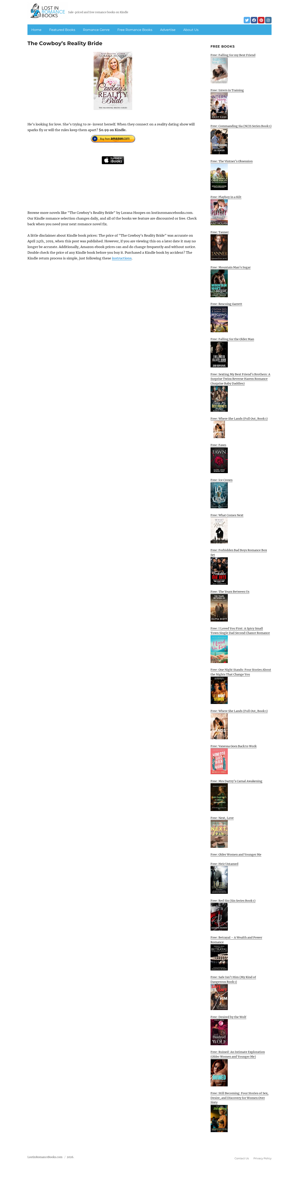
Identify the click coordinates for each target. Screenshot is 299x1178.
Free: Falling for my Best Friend (233, 55)
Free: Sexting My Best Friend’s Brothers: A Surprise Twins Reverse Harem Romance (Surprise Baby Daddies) (240, 378)
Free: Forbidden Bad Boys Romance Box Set (239, 552)
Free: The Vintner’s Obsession (232, 161)
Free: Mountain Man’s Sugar (231, 267)
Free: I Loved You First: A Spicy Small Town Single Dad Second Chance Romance (240, 631)
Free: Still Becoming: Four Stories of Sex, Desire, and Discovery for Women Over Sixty (239, 1097)
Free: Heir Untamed (224, 864)
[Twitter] (247, 20)
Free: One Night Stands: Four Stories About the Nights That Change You (241, 672)
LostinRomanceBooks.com (44, 1157)
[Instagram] (268, 20)
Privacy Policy (262, 1158)
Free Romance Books (134, 30)
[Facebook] (254, 20)
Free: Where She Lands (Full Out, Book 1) (239, 418)
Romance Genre (96, 30)
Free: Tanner (220, 232)
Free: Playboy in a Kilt (226, 197)
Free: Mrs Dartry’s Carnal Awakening (236, 781)
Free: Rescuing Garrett (226, 304)
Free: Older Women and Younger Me (236, 854)
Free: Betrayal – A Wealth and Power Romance (236, 940)
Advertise (168, 30)
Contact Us (242, 1158)
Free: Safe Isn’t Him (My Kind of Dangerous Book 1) (233, 979)
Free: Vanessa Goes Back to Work (233, 746)
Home (36, 30)
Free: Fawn (218, 445)
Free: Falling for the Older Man (232, 339)
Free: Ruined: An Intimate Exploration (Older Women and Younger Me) (238, 1054)
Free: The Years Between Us (230, 591)
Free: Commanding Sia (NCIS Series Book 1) (241, 126)
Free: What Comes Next (227, 515)
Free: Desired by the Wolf (228, 1017)
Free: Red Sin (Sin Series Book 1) (233, 901)
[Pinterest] (261, 20)
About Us (191, 30)
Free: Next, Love (222, 818)
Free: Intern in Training (227, 90)
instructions (122, 258)
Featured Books (62, 30)
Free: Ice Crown (221, 480)
